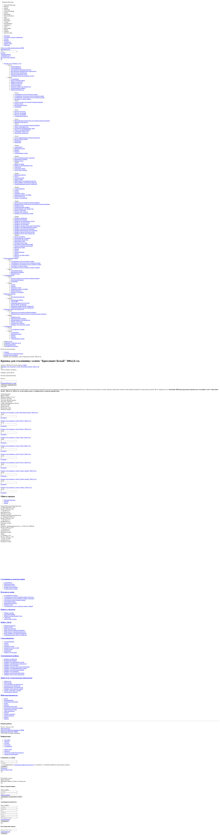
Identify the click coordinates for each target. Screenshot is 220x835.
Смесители (17, 167)
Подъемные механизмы (21, 239)
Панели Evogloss (19, 178)
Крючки (16, 256)
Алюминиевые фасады (21, 116)
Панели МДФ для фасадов (18, 304)
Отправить (4, 766)
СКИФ (25, 365)
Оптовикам (7, 42)
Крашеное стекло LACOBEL (22, 195)
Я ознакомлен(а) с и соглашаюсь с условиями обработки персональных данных (36, 765)
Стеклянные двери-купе (21, 131)
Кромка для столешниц (11, 587)
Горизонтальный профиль (22, 207)
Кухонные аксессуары (20, 243)
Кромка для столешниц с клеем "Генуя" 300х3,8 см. (16, 462)
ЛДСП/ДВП (14, 301)
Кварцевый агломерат (20, 159)
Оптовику (7, 745)
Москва (6, 501)
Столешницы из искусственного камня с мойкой (25, 267)
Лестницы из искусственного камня (14, 600)
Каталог (3, 53)
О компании (8, 746)
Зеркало (16, 192)
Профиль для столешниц (11, 671)
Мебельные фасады (16, 83)
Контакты (7, 35)
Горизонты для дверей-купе (12, 686)
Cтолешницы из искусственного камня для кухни (18, 597)
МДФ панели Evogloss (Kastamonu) (14, 630)
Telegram (13, 344)
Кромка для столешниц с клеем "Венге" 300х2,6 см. (16, 421)
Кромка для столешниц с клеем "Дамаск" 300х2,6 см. (16, 487)
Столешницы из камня (17, 329)
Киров (6, 503)
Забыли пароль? (5, 795)
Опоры (16, 250)
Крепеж (16, 249)
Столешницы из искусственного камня (25, 94)
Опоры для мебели (9, 714)
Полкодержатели (19, 252)
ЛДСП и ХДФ (8, 627)
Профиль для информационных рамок (25, 227)
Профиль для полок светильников (24, 229)
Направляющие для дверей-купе (23, 209)
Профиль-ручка (19, 205)
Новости (7, 751)
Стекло (16, 190)
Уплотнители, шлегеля (21, 212)
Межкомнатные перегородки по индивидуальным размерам (32, 120)
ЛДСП (16, 176)
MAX (10, 341)
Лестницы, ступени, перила (22, 99)
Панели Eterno (18, 179)
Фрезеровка (17, 141)
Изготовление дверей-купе (19, 73)
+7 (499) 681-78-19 (15, 343)
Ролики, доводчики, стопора (12, 690)
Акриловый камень (16, 270)
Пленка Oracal (18, 103)
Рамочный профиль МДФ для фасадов (22, 306)
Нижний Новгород (9, 500)
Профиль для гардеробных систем (24, 221)
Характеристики (12, 385)
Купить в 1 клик (11, 383)
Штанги (6, 718)
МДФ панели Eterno (10, 628)
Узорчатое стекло (19, 193)
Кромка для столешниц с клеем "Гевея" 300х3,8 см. (16, 437)
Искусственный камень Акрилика (24, 158)
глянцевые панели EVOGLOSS (20, 303)
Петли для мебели (19, 236)
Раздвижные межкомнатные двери (24, 128)
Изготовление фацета (20, 105)
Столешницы (15, 79)
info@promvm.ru (5, 49)
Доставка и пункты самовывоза (13, 37)
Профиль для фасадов (20, 218)
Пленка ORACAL (19, 196)
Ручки (6, 703)
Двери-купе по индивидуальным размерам (27, 125)
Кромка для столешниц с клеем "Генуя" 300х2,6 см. (16, 454)
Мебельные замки (19, 247)
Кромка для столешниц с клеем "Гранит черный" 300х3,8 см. (19, 471)
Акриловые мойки (19, 168)
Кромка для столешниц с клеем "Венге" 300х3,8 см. (16, 429)
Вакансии (7, 45)
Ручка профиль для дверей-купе (13, 684)
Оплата (6, 39)
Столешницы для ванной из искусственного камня (29, 97)
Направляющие (8, 700)
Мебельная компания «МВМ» (9, 731)
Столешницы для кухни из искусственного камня (29, 96)
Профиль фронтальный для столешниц (25, 230)
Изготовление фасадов (18, 297)
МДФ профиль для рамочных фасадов (25, 182)
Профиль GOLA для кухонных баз (24, 233)
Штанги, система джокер (21, 255)
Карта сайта (8, 749)
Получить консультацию (8, 57)
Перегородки (8, 683)
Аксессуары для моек (20, 170)
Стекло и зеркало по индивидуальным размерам (28, 102)
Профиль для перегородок (22, 222)
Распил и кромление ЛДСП (19, 74)
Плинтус (17, 151)
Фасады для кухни (19, 111)
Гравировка (17, 107)
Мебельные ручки (19, 241)
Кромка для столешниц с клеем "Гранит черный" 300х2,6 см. (19, 479)
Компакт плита (18, 161)
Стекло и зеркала (16, 85)
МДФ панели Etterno (17, 300)
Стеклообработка (16, 68)
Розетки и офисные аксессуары (23, 246)
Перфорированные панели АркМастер (25, 184)
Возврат (6, 40)
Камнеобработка (16, 66)
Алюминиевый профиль (18, 88)
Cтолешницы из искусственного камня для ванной (19, 598)
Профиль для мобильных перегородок (15, 663)
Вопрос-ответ (8, 43)
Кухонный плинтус (9, 585)
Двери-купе (7, 681)
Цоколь (16, 253)
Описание (3, 385)
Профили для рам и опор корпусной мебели (27, 226)
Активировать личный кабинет (9, 796)
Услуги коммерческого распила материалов (27, 137)
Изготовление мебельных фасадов (21, 69)
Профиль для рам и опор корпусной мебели (17, 667)
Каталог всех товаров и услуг (12, 63)
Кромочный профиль (20, 219)
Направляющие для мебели (22, 238)
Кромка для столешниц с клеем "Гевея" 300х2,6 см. (16, 446)
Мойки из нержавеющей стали (23, 165)
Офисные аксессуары (10, 709)
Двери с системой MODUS (22, 130)
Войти (20, 796)
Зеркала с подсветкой (20, 198)
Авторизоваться (5, 819)
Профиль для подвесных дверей (23, 213)
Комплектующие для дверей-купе (21, 86)
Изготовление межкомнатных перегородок (23, 71)
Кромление (17, 142)
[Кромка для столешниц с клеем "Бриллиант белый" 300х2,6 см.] (20, 366)
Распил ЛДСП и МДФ (21, 139)
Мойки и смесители (17, 82)
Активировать (5, 821)
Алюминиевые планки (21, 153)
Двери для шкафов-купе (21, 127)
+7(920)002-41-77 (6, 56)
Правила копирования (11, 754)
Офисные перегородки (21, 122)
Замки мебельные (9, 711)
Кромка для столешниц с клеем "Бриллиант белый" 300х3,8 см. (19, 412)
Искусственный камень (18, 80)
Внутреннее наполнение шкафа (23, 244)
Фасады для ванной (20, 114)
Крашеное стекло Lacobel (11, 648)
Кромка (16, 150)
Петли (6, 698)
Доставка (7, 740)
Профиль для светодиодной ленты (24, 232)
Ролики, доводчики (20, 210)
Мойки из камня (19, 164)
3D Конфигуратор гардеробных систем (22, 76)
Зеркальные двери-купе (21, 133)
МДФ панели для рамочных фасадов (25, 181)
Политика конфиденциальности (14, 752)
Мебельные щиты (19, 148)
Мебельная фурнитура (17, 90)
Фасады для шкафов (20, 113)
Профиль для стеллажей (21, 224)
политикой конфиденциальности (24, 765)
